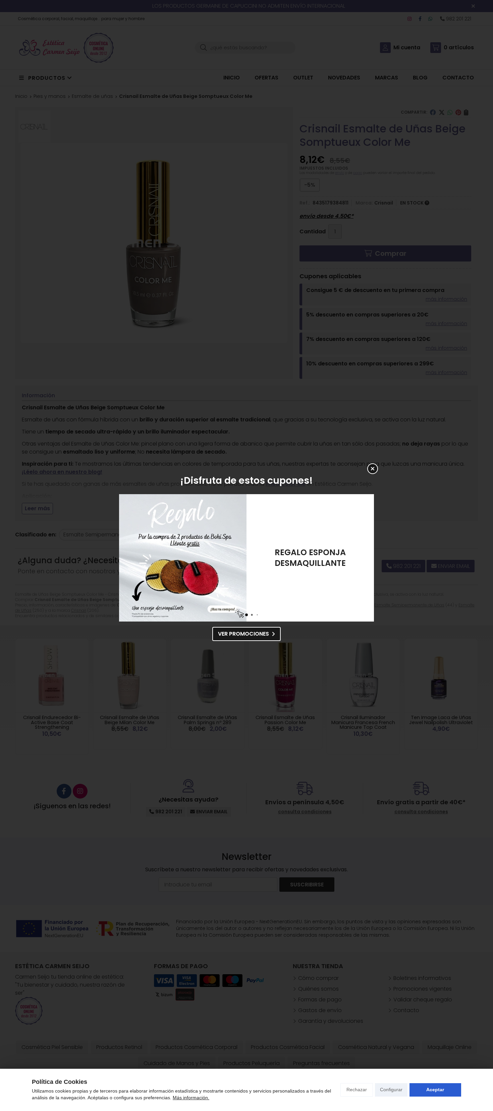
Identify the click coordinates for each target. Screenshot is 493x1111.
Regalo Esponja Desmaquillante (310, 558)
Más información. (191, 1097)
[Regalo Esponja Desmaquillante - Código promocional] (182, 558)
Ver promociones (243, 634)
